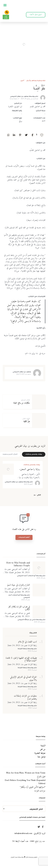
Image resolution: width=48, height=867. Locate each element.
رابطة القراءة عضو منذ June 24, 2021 (22, 645)
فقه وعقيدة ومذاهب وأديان (35, 80)
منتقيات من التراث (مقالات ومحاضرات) (25, 697)
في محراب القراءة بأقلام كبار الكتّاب (19, 608)
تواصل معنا (41, 756)
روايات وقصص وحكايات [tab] (33, 454)
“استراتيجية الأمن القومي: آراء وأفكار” (32, 787)
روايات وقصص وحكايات (31, 465)
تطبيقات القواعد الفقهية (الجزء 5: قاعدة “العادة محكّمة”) (21, 659)
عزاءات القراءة (40, 791)
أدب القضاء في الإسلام (27, 641)
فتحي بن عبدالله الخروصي (27, 620)
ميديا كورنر (14, 857)
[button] (5, 5)
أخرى (22, 80)
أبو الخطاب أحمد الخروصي (26, 576)
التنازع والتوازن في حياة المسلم (18, 585)
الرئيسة (43, 745)
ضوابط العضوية (40, 753)
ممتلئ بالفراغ (41, 776)
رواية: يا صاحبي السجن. (29, 469)
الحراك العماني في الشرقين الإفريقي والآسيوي (23, 678)
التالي (39, 495)
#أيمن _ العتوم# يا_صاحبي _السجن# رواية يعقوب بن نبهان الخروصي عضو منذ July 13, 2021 (29, 476)
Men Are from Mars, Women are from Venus (25, 773)
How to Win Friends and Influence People (18, 564)
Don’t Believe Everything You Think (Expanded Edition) (25, 781)
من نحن (42, 749)
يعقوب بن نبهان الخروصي (19, 96)
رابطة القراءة (22, 649)
